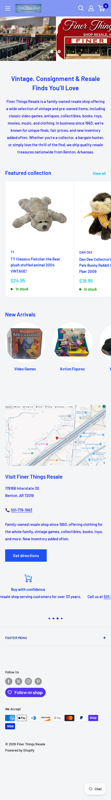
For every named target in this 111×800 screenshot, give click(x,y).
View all (99, 173)
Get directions (26, 555)
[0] (101, 8)
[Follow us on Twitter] (18, 681)
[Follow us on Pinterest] (38, 681)
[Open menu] (7, 8)
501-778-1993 (21, 510)
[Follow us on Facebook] (8, 681)
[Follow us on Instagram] (28, 681)
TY (12, 252)
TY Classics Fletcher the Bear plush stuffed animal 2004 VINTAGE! (35, 265)
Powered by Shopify (19, 750)
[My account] (91, 8)
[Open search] (81, 8)
